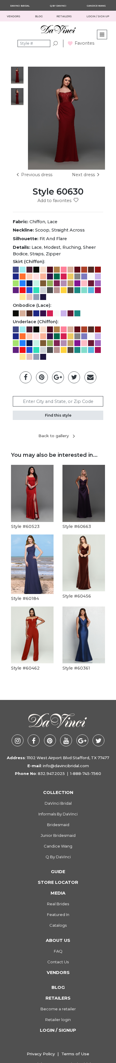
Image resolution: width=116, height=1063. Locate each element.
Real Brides (58, 903)
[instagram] (17, 740)
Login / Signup (58, 1030)
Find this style (58, 415)
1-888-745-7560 (85, 773)
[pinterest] (50, 740)
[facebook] (34, 740)
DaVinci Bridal (20, 5)
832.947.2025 (51, 773)
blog (39, 16)
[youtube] (66, 740)
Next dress (83, 174)
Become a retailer (58, 1008)
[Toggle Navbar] (102, 34)
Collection (58, 792)
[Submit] (55, 44)
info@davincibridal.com (66, 765)
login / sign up (98, 16)
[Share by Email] (90, 377)
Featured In (58, 914)
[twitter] (98, 740)
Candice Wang (96, 5)
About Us (58, 940)
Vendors (14, 16)
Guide (58, 871)
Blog (58, 987)
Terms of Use (75, 1053)
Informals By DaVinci (58, 814)
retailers (64, 16)
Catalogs (58, 925)
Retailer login (58, 1019)
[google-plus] (82, 740)
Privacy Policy (41, 1053)
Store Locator (58, 882)
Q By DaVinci (58, 5)
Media (58, 893)
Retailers (58, 998)
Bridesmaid (58, 824)
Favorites (84, 43)
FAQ (58, 951)
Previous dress (36, 174)
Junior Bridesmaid (58, 835)
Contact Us (58, 961)
